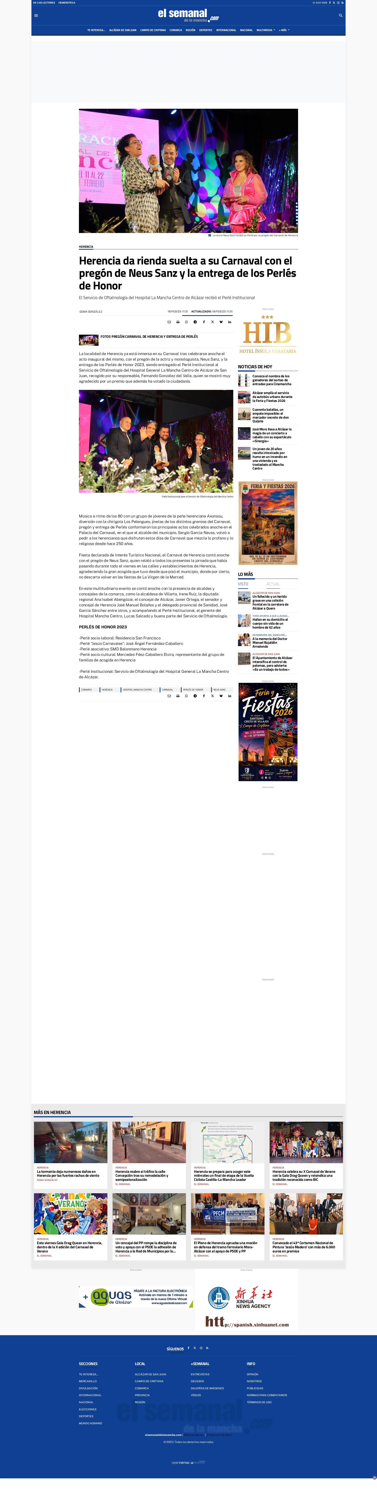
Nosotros (254, 1381)
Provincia (142, 1395)
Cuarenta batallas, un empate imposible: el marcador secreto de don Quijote (271, 415)
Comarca (142, 1388)
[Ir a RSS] (342, 2)
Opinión (252, 1374)
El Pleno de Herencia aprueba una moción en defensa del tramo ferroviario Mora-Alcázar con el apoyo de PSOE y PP (225, 1247)
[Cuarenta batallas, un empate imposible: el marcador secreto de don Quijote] (244, 414)
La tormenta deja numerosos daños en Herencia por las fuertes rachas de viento (68, 1173)
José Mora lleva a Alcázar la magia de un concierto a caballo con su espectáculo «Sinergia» (272, 434)
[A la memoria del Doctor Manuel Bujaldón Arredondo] (244, 639)
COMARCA (86, 689)
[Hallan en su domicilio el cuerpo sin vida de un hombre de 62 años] (244, 620)
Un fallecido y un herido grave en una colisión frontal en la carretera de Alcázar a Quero (270, 602)
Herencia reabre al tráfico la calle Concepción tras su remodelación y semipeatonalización (141, 1175)
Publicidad (255, 1388)
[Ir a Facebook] (330, 2)
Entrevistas (200, 1374)
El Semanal (123, 1184)
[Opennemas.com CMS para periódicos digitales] (188, 1462)
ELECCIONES (87, 1409)
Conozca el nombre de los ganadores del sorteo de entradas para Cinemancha (272, 380)
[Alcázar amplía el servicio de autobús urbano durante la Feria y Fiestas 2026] (244, 397)
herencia (107, 689)
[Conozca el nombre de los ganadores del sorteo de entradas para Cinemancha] (244, 380)
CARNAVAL (167, 689)
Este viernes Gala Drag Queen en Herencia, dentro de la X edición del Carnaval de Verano (69, 1247)
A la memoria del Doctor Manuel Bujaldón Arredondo (270, 642)
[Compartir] (186, 322)
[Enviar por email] (169, 322)
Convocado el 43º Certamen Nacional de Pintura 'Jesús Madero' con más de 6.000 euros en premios (304, 1247)
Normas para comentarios (267, 1395)
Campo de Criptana (149, 1381)
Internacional (90, 1395)
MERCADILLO (88, 1381)
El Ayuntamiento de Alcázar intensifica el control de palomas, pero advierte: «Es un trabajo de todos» (272, 663)
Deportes (86, 1416)
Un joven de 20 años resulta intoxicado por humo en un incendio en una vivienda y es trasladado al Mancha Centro (270, 458)
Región (140, 1402)
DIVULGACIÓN (88, 1388)
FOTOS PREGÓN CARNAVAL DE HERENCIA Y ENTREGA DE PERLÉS (149, 337)
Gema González (91, 311)
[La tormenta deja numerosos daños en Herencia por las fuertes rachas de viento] (70, 1142)
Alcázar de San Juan (150, 1374)
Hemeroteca (67, 2)
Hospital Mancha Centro (137, 689)
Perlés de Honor (193, 689)
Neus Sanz (219, 689)
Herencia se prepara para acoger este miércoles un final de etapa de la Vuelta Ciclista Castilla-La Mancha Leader (224, 1175)
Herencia (86, 246)
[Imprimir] (177, 322)
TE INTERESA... (89, 1374)
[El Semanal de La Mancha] (188, 15)
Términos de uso (259, 1402)
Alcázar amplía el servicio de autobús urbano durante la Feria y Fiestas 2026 (272, 396)
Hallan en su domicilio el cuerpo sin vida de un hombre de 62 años (270, 623)
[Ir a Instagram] (338, 2)
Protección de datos (219, 1434)
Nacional (86, 1402)
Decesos (197, 1381)
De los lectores (44, 2)
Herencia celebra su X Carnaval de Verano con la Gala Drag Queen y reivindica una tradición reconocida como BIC (304, 1175)
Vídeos (196, 1395)
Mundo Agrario (90, 1423)
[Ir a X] (334, 2)
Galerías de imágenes (207, 1388)
